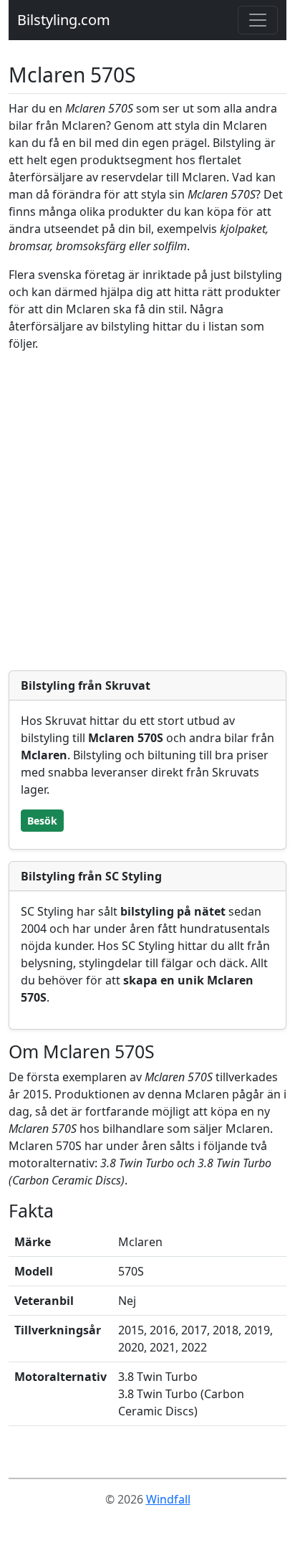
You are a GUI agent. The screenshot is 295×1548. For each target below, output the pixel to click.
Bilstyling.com (63, 19)
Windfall (168, 1499)
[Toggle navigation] (258, 20)
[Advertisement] (147, 511)
